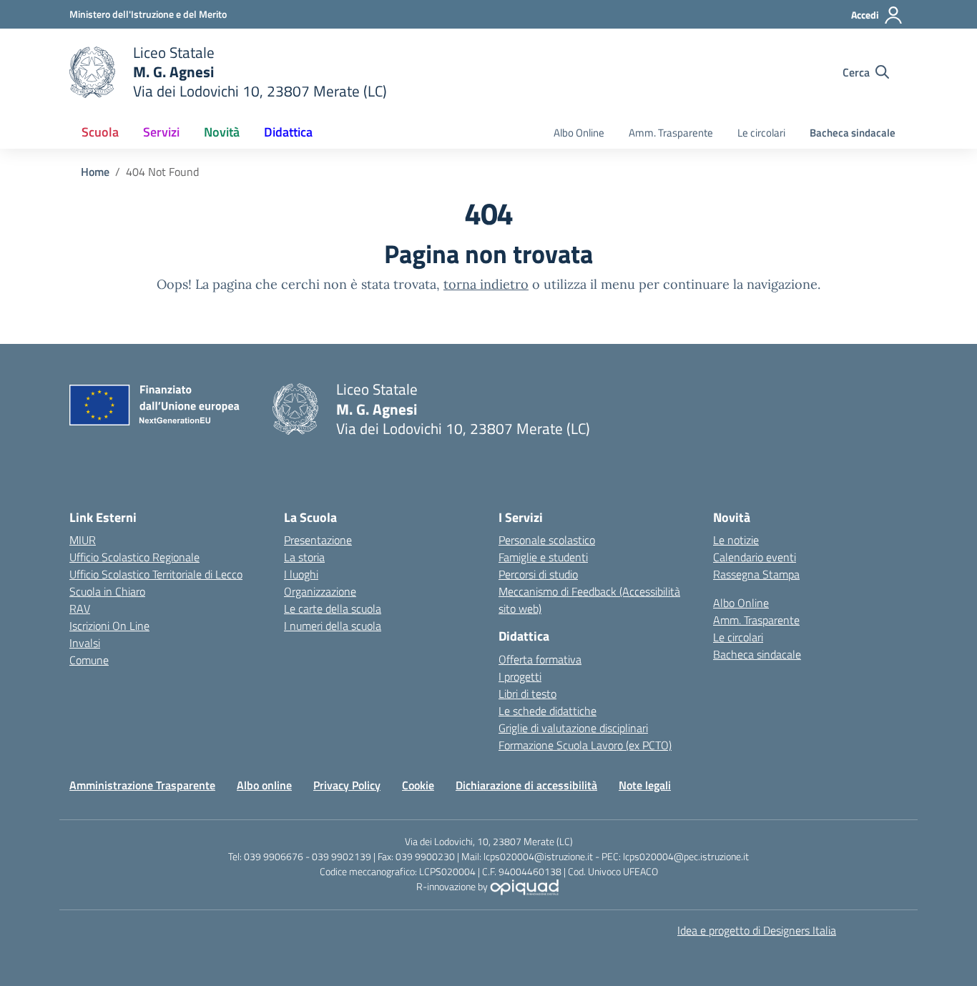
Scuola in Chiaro (107, 591)
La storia (304, 557)
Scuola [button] (100, 132)
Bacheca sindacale (852, 132)
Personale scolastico (547, 539)
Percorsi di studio (538, 574)
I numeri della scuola (332, 625)
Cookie (418, 785)
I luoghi (301, 574)
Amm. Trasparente (671, 132)
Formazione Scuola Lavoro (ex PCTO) (585, 745)
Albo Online (579, 132)
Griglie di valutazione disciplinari (573, 727)
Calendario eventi (754, 557)
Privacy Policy (347, 785)
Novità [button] (222, 132)
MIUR (82, 539)
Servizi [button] (161, 132)
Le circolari (761, 132)
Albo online (264, 785)
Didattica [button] (288, 132)
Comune (89, 660)
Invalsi (84, 642)
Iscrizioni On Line (109, 625)
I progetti (520, 676)
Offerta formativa (540, 659)
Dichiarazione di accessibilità (526, 785)
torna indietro (486, 284)
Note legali (645, 785)
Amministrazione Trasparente (142, 785)
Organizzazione (320, 591)
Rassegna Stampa (756, 574)
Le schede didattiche (547, 710)
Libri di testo (527, 693)
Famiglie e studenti (543, 557)
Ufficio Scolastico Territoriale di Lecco (155, 574)
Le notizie (736, 539)
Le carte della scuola (332, 608)
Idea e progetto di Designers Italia (756, 930)
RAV (79, 608)
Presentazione (318, 539)
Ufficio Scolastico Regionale (134, 557)
